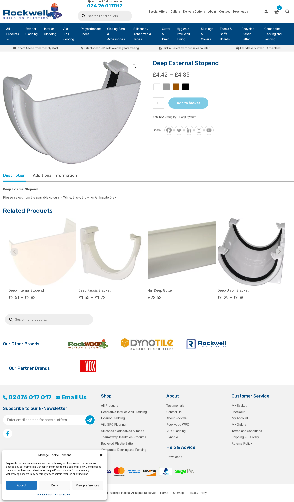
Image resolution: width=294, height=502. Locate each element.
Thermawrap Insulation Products (123, 437)
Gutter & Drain (166, 34)
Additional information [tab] (55, 175)
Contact (224, 11)
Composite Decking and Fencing (273, 34)
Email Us (73, 397)
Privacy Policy (45, 494)
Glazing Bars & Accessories (116, 34)
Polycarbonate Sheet (91, 31)
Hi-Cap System (187, 116)
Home (164, 493)
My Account (240, 418)
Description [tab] (14, 175)
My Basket (239, 406)
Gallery (175, 11)
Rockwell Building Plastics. (113, 493)
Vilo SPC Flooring (68, 34)
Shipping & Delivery (245, 437)
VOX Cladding (176, 431)
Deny (54, 485)
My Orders (239, 424)
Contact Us (174, 412)
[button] (101, 455)
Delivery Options (194, 11)
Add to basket (188, 103)
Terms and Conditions (247, 431)
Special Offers (158, 11)
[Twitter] (179, 130)
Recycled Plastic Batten (247, 34)
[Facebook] (169, 130)
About (212, 11)
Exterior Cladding (31, 31)
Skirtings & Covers (207, 34)
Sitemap (178, 493)
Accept (21, 485)
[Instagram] (199, 130)
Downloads (240, 11)
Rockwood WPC (177, 424)
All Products (12, 31)
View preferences (87, 485)
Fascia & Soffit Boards (226, 34)
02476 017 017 (30, 397)
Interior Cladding (50, 31)
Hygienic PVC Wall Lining (183, 34)
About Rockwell (177, 418)
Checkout (238, 412)
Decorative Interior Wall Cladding (124, 412)
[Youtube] (209, 130)
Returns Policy (242, 443)
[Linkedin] (189, 130)
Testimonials (175, 406)
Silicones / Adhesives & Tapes (142, 34)
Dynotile (172, 437)
